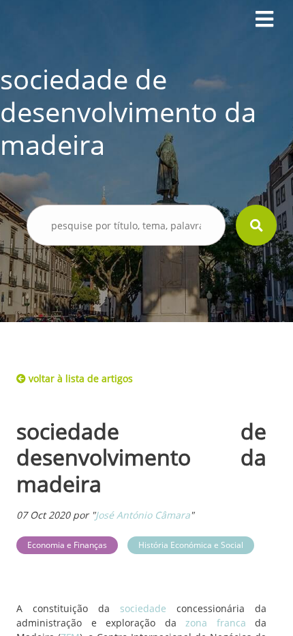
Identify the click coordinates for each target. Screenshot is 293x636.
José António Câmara (142, 514)
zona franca (215, 622)
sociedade (143, 608)
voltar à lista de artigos (79, 378)
